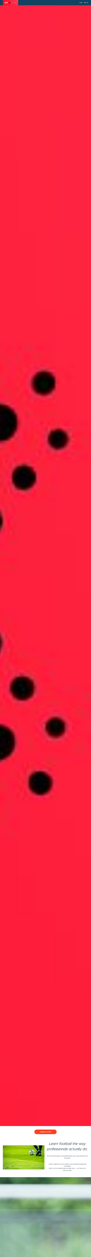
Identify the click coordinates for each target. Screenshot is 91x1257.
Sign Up (86, 2)
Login (80, 2)
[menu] (83, 3)
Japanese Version (45, 1132)
